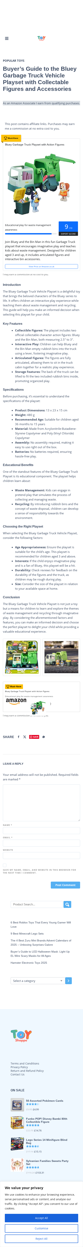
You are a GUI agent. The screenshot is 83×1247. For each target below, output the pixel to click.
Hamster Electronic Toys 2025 (29, 962)
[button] (7, 38)
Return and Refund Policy (27, 1071)
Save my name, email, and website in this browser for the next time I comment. (39, 871)
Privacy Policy (19, 1067)
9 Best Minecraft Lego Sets (27, 933)
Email (8, 837)
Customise (41, 1228)
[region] (41, 1214)
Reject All (41, 1238)
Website (8, 849)
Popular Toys (13, 60)
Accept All (41, 1218)
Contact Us (18, 1074)
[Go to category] (68, 980)
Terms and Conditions (25, 1063)
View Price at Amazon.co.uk (41, 266)
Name (7, 825)
